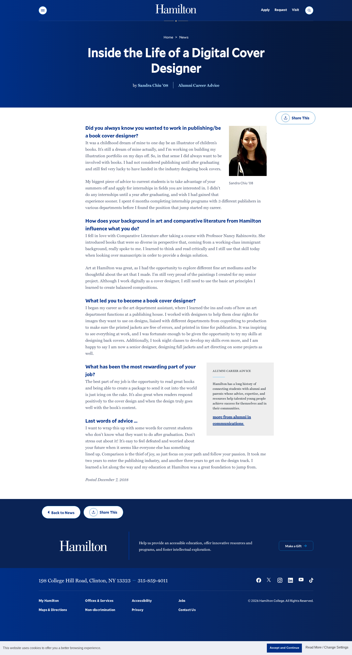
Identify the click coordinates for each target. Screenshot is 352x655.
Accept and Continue (284, 647)
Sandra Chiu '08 (153, 85)
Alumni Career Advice (198, 85)
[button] (43, 10)
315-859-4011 (153, 580)
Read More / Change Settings (327, 647)
